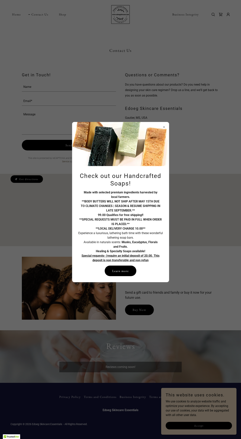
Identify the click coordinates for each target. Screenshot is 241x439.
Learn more (120, 271)
